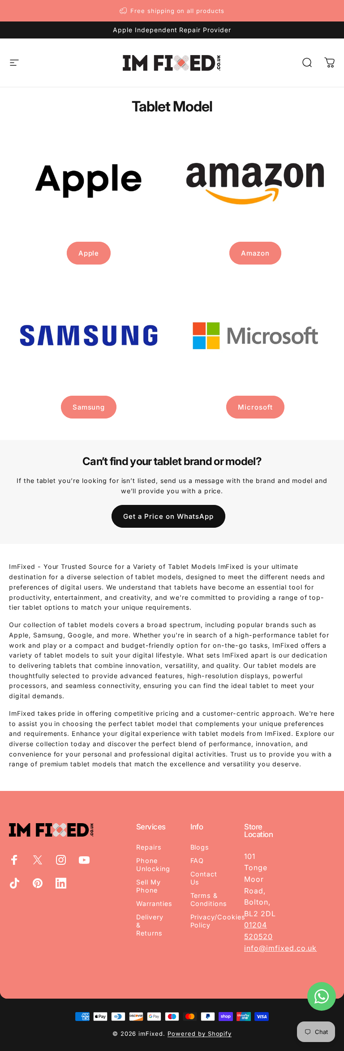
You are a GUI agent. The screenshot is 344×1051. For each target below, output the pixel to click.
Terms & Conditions (209, 899)
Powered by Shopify (200, 1033)
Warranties (154, 903)
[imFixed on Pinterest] (37, 883)
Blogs (200, 847)
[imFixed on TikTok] (14, 883)
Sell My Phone (148, 886)
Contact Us (204, 878)
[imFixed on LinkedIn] (61, 883)
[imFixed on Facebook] (14, 859)
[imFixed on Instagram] (61, 859)
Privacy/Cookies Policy (217, 921)
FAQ (197, 860)
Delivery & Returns (149, 925)
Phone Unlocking (153, 864)
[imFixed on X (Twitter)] (37, 859)
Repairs (149, 847)
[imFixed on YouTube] (84, 859)
